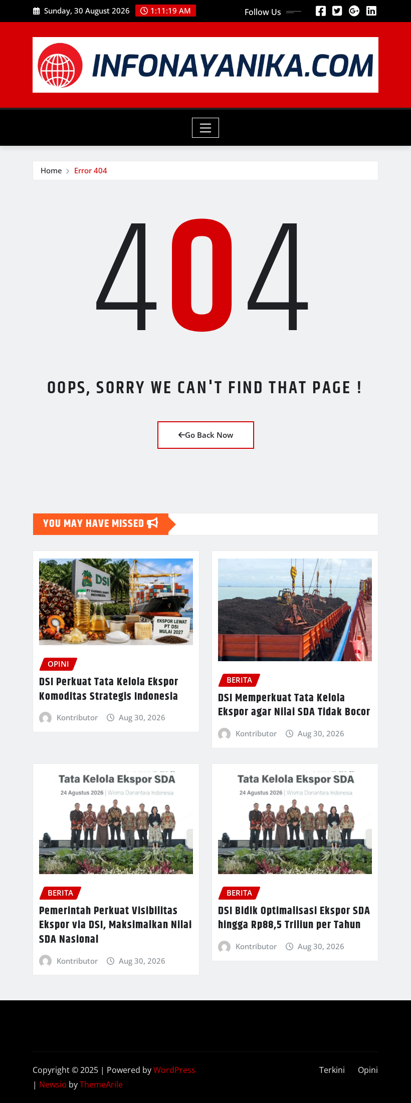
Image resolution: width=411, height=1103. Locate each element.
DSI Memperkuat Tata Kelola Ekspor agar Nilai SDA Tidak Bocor (294, 705)
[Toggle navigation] (206, 128)
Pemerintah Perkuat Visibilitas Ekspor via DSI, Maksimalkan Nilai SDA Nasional (115, 925)
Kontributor (77, 717)
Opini (368, 1069)
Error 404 (90, 170)
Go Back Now (209, 435)
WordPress (174, 1069)
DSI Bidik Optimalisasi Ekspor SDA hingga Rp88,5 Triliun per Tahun (294, 918)
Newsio (53, 1084)
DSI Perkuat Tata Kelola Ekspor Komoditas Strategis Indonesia (108, 689)
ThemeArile (101, 1084)
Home (51, 170)
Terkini (332, 1069)
